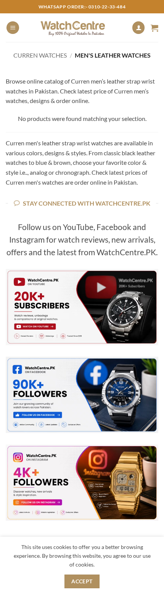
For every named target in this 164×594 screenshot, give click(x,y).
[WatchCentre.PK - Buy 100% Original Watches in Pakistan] (80, 27)
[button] (12, 27)
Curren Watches (40, 55)
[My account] (138, 27)
